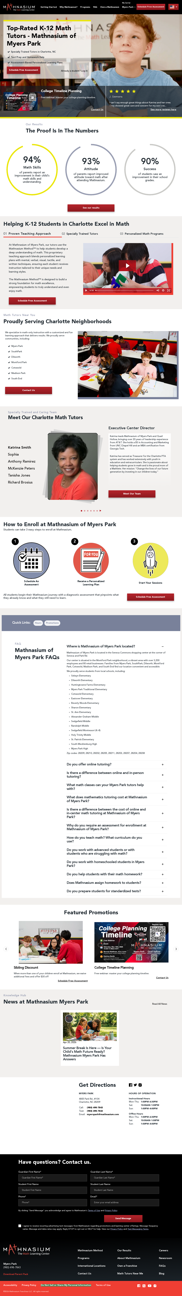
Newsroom (165, 1258)
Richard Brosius (20, 482)
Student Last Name (100, 1184)
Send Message (123, 1218)
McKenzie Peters (21, 468)
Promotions (52, 623)
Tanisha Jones (19, 475)
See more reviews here (163, 110)
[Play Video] (86, 290)
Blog (161, 1273)
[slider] (125, 290)
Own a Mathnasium (109, 7)
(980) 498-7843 (12, 1267)
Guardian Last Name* (101, 1172)
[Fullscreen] (168, 290)
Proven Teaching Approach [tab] (27, 234)
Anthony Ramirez (22, 461)
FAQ (95, 7)
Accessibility (10, 1285)
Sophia (13, 454)
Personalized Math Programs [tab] (141, 234)
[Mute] (158, 290)
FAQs (162, 1266)
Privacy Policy (111, 1211)
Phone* (22, 1197)
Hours (38, 623)
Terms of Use (94, 1211)
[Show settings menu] (163, 290)
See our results (91, 208)
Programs (85, 7)
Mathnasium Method (90, 1250)
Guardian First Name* (29, 1172)
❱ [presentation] (176, 949)
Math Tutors (130, 1273)
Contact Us (84, 1273)
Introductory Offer (108, 968)
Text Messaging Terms (138, 1229)
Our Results (124, 1250)
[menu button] (173, 7)
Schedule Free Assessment (150, 7)
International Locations (92, 1266)
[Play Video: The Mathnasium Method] (127, 265)
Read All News (159, 1004)
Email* (93, 1197)
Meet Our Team (132, 494)
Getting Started (49, 7)
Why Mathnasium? (68, 7)
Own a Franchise (127, 1266)
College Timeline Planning (33, 968)
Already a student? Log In (74, 71)
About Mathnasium (128, 1258)
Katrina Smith (19, 447)
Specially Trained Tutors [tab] (80, 234)
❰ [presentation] (6, 949)
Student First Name (28, 1184)
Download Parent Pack (15, 1274)
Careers (163, 1250)
